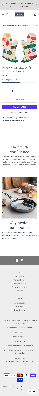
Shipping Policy (19, 283)
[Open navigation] (3, 14)
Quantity (5, 86)
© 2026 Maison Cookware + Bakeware (15, 387)
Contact (19, 290)
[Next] (36, 5)
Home (4, 25)
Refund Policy (19, 280)
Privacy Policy (19, 276)
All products (19, 303)
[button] (19, 48)
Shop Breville (19, 310)
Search (19, 273)
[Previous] (2, 5)
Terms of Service (19, 287)
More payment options (19, 112)
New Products (19, 306)
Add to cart (19, 100)
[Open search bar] (8, 14)
